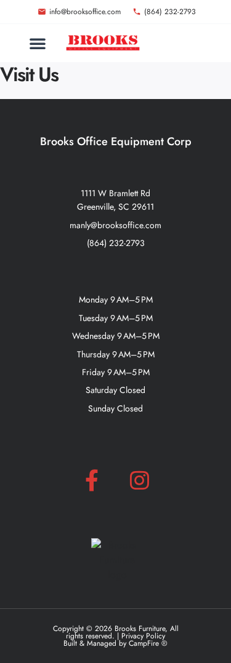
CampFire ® (148, 643)
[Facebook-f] (91, 479)
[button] (38, 43)
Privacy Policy (143, 635)
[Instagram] (139, 479)
